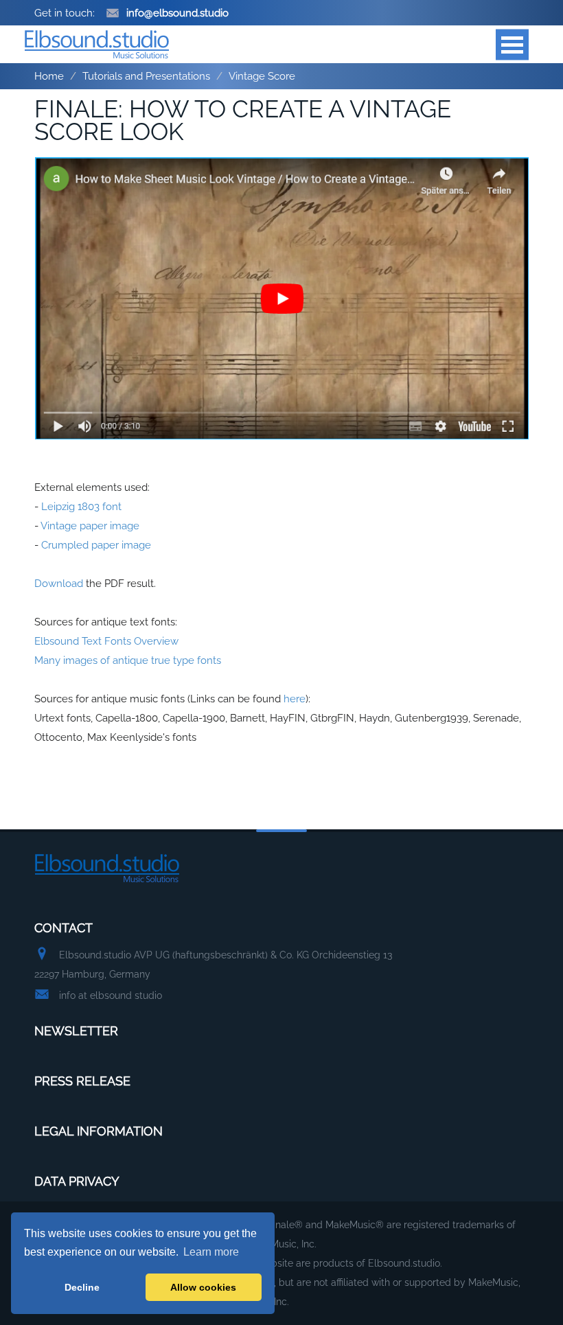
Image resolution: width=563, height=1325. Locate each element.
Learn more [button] (211, 1252)
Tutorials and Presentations (146, 76)
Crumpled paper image (96, 545)
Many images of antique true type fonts (127, 660)
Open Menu (512, 44)
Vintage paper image (90, 526)
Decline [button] (82, 1287)
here (295, 699)
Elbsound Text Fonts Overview (106, 641)
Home (49, 76)
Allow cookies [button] (203, 1287)
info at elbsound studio (110, 995)
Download (58, 583)
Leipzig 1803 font (81, 506)
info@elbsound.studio (177, 13)
